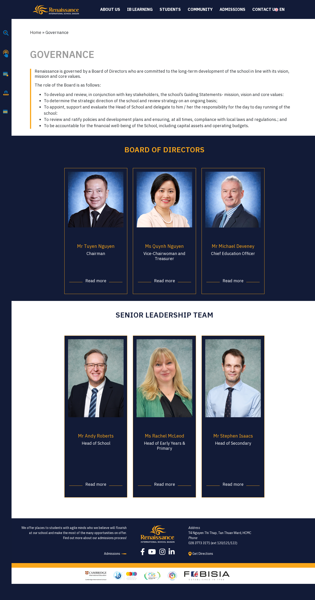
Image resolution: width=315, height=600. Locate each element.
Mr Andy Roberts (96, 436)
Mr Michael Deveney (233, 246)
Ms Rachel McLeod (164, 436)
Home (35, 32)
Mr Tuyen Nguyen (96, 246)
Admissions (232, 9)
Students (170, 9)
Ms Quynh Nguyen (164, 246)
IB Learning (140, 9)
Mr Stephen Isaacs (233, 436)
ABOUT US (110, 9)
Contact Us (265, 9)
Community (200, 9)
